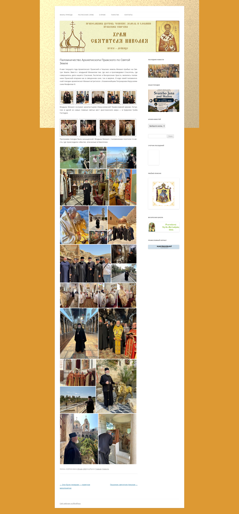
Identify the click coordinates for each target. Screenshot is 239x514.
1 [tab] (159, 77)
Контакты (128, 15)
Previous (151, 100)
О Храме (102, 15)
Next (176, 100)
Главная (98, 469)
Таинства (115, 15)
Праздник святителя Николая (124, 484)
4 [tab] (168, 77)
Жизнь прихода (66, 15)
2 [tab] (162, 77)
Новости (105, 469)
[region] (163, 71)
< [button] (151, 70)
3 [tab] (165, 77)
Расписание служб (86, 15)
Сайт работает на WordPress (70, 503)
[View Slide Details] (163, 71)
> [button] (176, 70)
